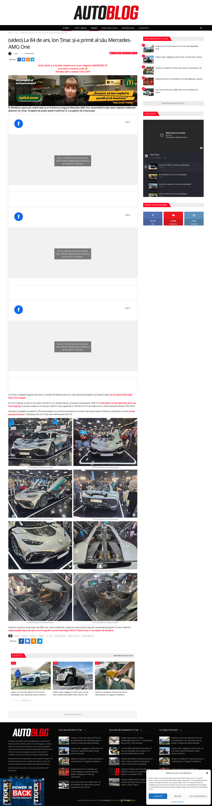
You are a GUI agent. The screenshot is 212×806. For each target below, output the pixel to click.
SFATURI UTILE (109, 28)
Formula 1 (33, 636)
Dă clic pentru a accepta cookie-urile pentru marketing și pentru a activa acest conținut (73, 161)
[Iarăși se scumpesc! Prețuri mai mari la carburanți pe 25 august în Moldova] (115, 676)
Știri (119, 53)
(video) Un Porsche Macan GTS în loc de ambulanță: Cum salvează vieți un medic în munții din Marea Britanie (86, 740)
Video (114, 53)
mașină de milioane (73, 636)
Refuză (177, 796)
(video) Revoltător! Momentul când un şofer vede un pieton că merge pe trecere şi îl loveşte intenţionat (137, 761)
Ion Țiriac (49, 636)
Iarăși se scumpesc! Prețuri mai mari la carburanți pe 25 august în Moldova (87, 759)
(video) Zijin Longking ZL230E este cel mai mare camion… (179, 57)
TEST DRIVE (80, 28)
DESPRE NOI (128, 28)
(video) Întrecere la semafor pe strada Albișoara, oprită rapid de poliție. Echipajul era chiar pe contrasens (84, 773)
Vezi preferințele (198, 796)
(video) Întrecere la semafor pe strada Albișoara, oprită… (179, 79)
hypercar (41, 636)
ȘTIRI (65, 28)
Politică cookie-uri (177, 802)
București (17, 636)
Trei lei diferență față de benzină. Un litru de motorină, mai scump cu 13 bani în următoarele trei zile (136, 751)
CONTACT (144, 28)
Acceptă (158, 796)
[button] (207, 773)
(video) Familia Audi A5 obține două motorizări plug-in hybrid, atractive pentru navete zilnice (135, 782)
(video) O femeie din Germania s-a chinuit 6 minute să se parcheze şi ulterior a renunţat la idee (135, 771)
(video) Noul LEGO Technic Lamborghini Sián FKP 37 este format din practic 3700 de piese (136, 740)
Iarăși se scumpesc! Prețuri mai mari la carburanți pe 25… (179, 68)
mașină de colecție (60, 636)
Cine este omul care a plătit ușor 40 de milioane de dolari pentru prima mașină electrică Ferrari (86, 784)
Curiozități (127, 53)
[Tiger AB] (22, 792)
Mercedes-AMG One (87, 636)
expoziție (25, 636)
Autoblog (105, 800)
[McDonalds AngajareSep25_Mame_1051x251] (72, 90)
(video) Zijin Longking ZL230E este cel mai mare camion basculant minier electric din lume (87, 751)
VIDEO (94, 28)
